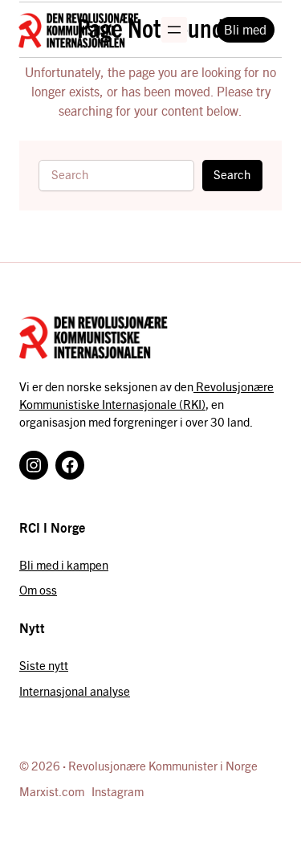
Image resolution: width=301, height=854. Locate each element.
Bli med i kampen (63, 565)
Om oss (38, 589)
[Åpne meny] (174, 30)
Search (232, 174)
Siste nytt (43, 665)
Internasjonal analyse (74, 691)
